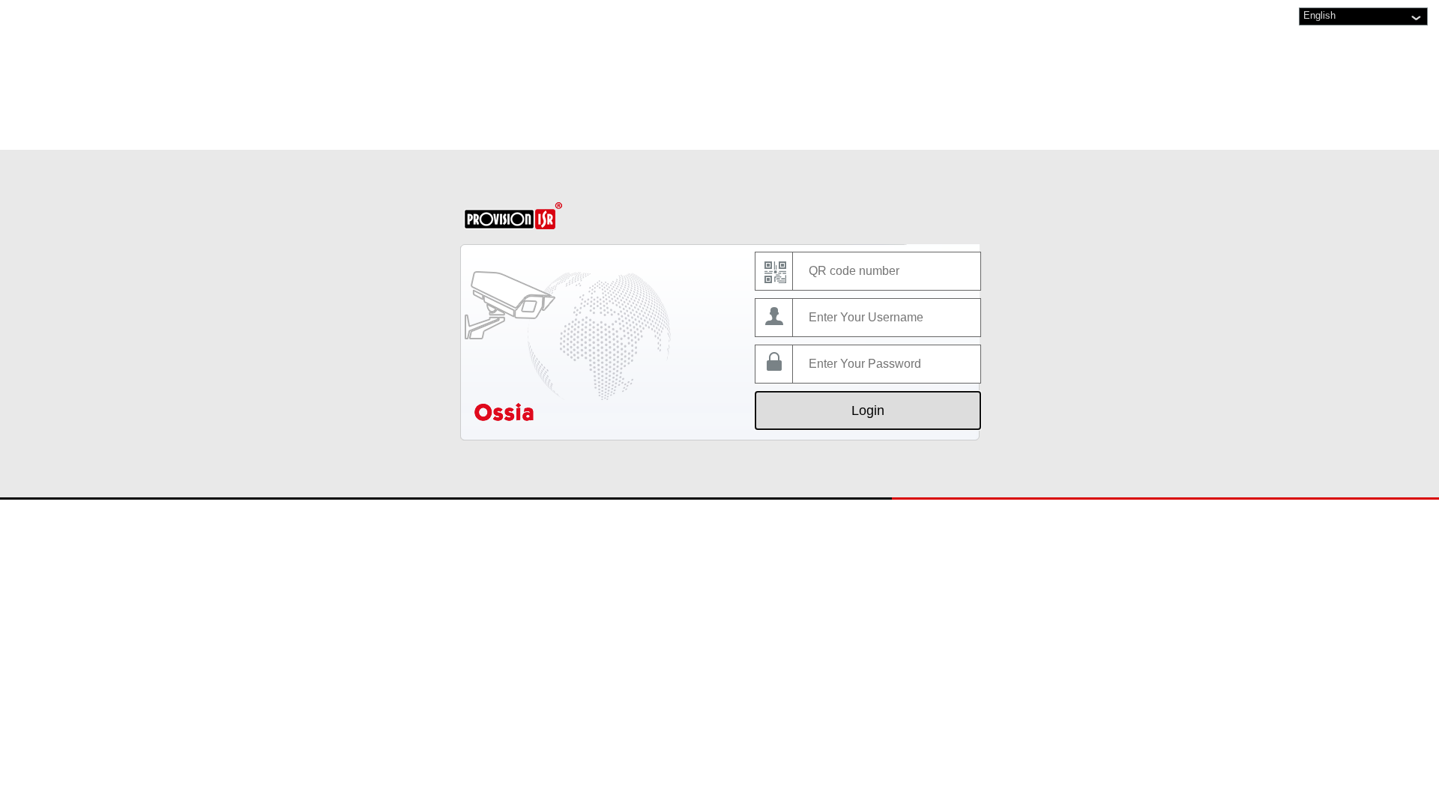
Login (867, 410)
